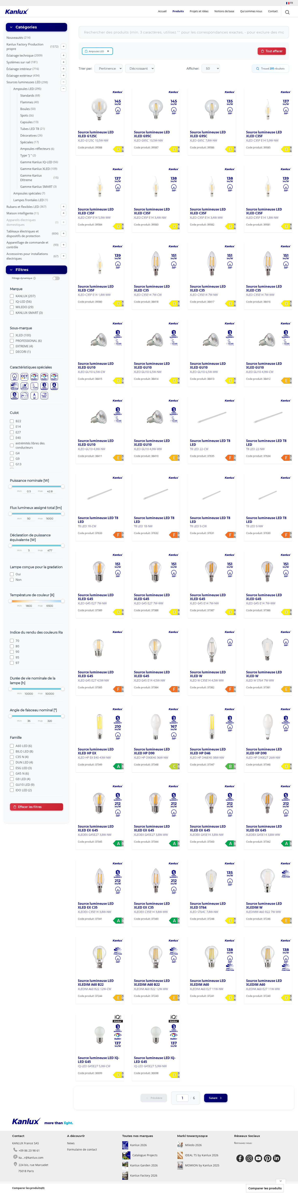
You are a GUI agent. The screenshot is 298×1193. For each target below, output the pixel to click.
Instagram (249, 1158)
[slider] (10, 486)
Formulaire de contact (82, 1149)
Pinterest (268, 1158)
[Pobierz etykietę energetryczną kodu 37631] (230, 535)
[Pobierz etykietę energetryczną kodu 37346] (286, 766)
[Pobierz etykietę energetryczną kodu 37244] (118, 998)
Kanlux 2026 (138, 1145)
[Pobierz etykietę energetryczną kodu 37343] (230, 843)
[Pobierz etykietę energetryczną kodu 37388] (174, 612)
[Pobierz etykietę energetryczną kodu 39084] (118, 226)
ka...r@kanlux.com (31, 1158)
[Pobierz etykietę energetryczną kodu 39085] (286, 149)
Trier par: (85, 68)
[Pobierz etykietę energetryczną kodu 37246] (286, 921)
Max (40, 491)
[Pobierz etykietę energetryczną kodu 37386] (286, 612)
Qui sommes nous (251, 11)
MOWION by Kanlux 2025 (202, 1165)
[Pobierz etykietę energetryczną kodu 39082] (230, 226)
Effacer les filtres (30, 807)
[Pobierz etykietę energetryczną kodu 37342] (286, 843)
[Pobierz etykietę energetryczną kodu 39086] (230, 149)
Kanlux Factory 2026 (143, 1175)
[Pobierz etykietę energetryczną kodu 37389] (118, 612)
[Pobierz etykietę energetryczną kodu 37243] (174, 998)
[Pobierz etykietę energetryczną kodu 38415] (118, 381)
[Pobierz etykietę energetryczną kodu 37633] (118, 535)
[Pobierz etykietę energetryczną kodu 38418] (174, 303)
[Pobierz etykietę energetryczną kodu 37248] (230, 921)
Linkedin (277, 1158)
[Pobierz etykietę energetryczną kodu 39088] (118, 149)
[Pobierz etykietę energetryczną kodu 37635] (230, 458)
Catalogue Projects (145, 1155)
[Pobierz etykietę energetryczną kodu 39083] (174, 226)
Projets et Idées (199, 11)
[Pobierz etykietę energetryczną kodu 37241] (230, 998)
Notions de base (224, 11)
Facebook (240, 1158)
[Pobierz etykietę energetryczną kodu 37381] (286, 689)
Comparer (91, 155)
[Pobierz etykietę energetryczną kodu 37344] (174, 843)
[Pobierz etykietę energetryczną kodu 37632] (174, 535)
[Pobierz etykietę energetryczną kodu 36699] (118, 1075)
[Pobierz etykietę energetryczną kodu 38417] (230, 303)
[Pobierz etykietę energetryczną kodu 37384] (174, 689)
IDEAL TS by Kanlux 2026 (201, 1155)
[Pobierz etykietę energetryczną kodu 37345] (118, 843)
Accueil (162, 11)
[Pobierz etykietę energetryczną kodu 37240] (286, 998)
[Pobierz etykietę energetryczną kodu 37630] (286, 535)
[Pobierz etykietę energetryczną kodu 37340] (174, 921)
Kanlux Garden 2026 (144, 1165)
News (71, 1143)
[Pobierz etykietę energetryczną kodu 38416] (286, 303)
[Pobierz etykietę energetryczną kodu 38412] (286, 381)
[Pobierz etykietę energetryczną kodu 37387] (230, 612)
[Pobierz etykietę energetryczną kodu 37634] (286, 458)
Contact (273, 11)
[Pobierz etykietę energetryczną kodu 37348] (174, 766)
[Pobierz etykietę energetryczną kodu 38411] (118, 458)
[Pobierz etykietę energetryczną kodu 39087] (174, 149)
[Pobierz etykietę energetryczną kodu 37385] (118, 689)
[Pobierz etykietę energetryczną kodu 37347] (230, 766)
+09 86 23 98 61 (29, 1150)
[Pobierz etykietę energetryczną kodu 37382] (230, 689)
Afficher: (193, 68)
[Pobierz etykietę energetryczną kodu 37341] (118, 921)
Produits (178, 11)
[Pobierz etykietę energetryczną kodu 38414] (174, 381)
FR (291, 3)
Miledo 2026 (193, 1145)
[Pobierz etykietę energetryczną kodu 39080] (118, 303)
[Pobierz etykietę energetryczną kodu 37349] (118, 766)
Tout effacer (274, 51)
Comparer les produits (265, 1188)
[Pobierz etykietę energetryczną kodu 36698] (174, 1075)
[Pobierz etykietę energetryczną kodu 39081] (286, 226)
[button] (289, 3)
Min (19, 491)
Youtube (259, 1158)
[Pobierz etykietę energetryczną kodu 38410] (174, 458)
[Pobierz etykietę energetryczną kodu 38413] (230, 381)
